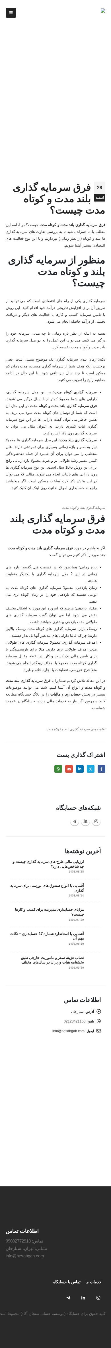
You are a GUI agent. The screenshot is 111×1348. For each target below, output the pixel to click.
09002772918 (18, 1241)
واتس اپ (58, 769)
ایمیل (69, 769)
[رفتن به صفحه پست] (94, 866)
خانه (102, 74)
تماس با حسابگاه (67, 1282)
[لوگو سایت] (87, 13)
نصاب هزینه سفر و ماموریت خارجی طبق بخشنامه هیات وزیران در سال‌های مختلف (52, 960)
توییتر (90, 769)
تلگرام (74, 821)
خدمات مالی (56, 701)
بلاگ (94, 74)
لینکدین (80, 769)
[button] (11, 13)
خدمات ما (93, 1282)
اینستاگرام (96, 821)
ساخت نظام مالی (76, 1158)
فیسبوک (101, 769)
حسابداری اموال (71, 488)
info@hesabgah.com (68, 1031)
